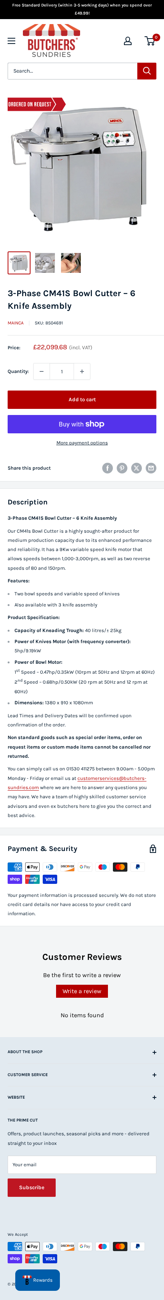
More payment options (82, 443)
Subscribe (31, 1187)
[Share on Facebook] (107, 468)
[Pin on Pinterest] (122, 468)
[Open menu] (11, 41)
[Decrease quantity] (42, 371)
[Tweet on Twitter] (136, 468)
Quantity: (18, 371)
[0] (150, 40)
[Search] (146, 71)
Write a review (82, 991)
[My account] (128, 41)
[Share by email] (151, 468)
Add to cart (82, 399)
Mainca (16, 323)
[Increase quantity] (82, 371)
